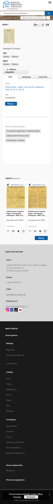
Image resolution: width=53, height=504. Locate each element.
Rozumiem (31, 497)
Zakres (9, 400)
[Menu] (49, 2)
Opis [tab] (10, 77)
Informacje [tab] (26, 77)
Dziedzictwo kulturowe (15, 355)
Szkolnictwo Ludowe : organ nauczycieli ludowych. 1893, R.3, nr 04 (15, 213)
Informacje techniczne (15, 442)
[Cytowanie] (47, 25)
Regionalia (10, 350)
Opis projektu (11, 426)
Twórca (9, 384)
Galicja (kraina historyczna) (18, 135)
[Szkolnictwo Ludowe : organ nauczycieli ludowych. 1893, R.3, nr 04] (16, 196)
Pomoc (9, 437)
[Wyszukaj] (49, 13)
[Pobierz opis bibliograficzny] (13, 231)
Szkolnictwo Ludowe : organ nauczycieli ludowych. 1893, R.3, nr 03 (37, 213)
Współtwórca (11, 389)
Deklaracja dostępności (15, 453)
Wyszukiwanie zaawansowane (33, 18)
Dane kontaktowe (13, 447)
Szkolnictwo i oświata (15, 140)
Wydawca (10, 411)
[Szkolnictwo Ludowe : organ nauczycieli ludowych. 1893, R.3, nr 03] (37, 196)
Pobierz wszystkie (10, 70)
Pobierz (15, 56)
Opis (8, 405)
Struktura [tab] (42, 77)
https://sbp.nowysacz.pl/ (16, 306)
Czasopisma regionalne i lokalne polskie (23, 131)
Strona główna (11, 335)
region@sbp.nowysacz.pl (16, 294)
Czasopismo (10, 97)
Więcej (41, 238)
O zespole (10, 431)
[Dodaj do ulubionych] (43, 25)
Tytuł (8, 378)
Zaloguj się (10, 470)
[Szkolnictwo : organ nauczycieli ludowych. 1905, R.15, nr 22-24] (9, 36)
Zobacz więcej (12, 363)
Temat (8, 395)
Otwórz (6, 56)
